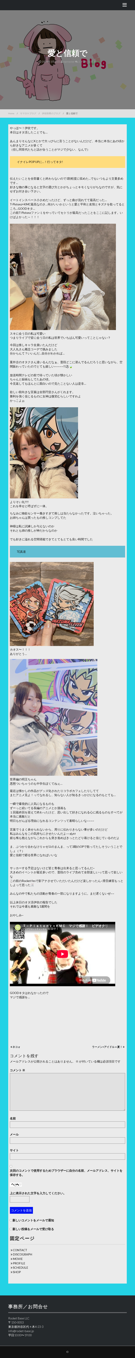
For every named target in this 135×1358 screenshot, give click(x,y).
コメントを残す (87, 61)
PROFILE (19, 1263)
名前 (13, 1118)
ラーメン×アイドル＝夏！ (107, 1046)
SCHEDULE (20, 1267)
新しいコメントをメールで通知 (33, 1220)
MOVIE (18, 1259)
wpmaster (69, 61)
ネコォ (16, 1046)
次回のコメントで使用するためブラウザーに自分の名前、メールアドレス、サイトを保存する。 (66, 1173)
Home (11, 113)
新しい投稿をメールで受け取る (33, 1229)
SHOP (17, 1272)
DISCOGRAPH (22, 1254)
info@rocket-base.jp (21, 1331)
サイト (14, 1150)
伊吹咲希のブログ (51, 113)
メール (14, 1134)
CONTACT (20, 1250)
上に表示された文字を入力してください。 (38, 1193)
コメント (17, 1070)
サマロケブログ (28, 113)
